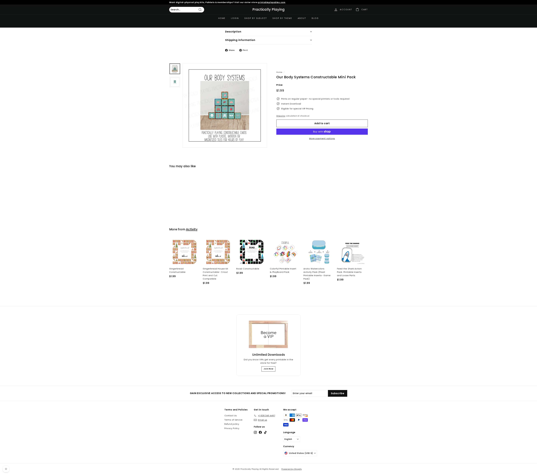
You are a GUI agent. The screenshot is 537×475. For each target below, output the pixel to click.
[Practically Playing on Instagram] (255, 432)
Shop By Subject (255, 18)
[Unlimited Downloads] (268, 334)
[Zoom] (225, 105)
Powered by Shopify (292, 469)
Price (279, 85)
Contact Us (230, 415)
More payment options (322, 138)
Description (233, 31)
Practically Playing (268, 9)
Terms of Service (233, 419)
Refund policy (231, 424)
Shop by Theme (282, 18)
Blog (315, 18)
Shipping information (240, 40)
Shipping (280, 116)
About (302, 18)
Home (221, 18)
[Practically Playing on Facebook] (260, 432)
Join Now (268, 368)
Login (235, 18)
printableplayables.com (271, 2)
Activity (191, 229)
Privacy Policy (231, 428)
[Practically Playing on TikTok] (265, 432)
